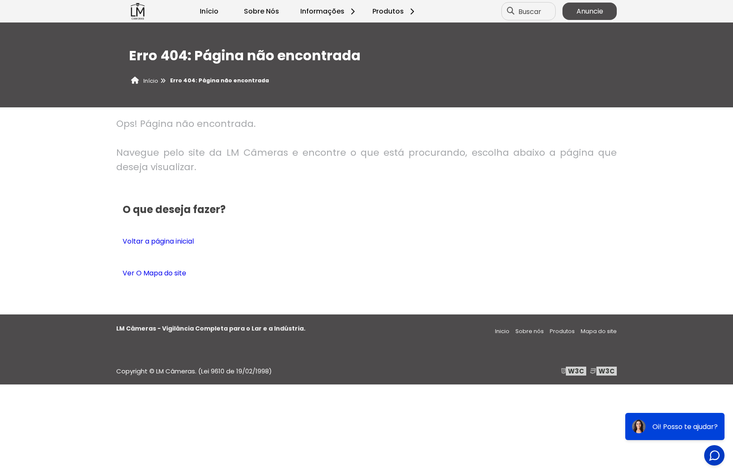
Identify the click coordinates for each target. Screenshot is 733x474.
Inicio (502, 331)
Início (209, 11)
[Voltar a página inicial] (137, 11)
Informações (322, 11)
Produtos (388, 11)
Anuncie (589, 11)
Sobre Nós (261, 11)
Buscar (529, 11)
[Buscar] (511, 11)
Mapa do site (599, 331)
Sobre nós (529, 331)
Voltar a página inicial (158, 241)
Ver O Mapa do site (154, 273)
